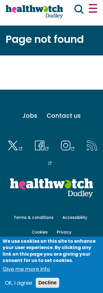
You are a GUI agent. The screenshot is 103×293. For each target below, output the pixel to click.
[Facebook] (43, 144)
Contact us (64, 115)
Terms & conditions (34, 217)
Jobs (29, 115)
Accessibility (74, 217)
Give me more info (26, 269)
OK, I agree (18, 282)
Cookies (40, 232)
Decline (47, 283)
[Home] (34, 12)
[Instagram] (69, 144)
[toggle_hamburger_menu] (93, 9)
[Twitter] (16, 144)
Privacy (64, 232)
